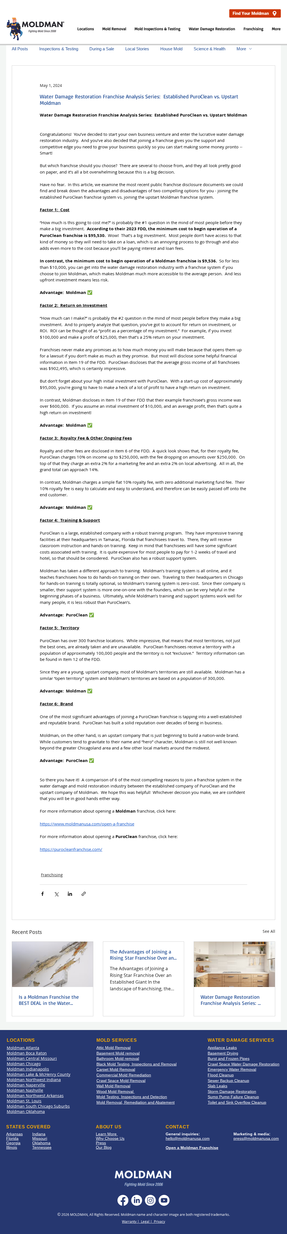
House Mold (171, 48)
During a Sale (101, 48)
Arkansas (14, 1134)
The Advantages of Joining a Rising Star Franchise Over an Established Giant (142, 954)
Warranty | (131, 1221)
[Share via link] (83, 893)
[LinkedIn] (136, 1200)
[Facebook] (122, 1200)
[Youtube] (164, 1200)
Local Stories (137, 48)
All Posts (20, 48)
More (241, 48)
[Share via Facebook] (42, 893)
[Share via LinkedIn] (70, 893)
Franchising (52, 874)
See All (269, 931)
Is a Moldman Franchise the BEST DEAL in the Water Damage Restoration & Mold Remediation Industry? (49, 1000)
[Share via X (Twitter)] (56, 893)
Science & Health (209, 48)
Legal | (147, 1221)
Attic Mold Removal (113, 1047)
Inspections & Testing (58, 48)
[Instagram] (150, 1200)
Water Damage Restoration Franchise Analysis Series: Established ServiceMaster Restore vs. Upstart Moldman (232, 1000)
